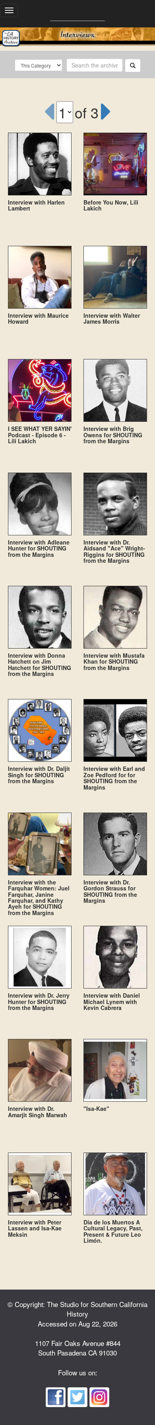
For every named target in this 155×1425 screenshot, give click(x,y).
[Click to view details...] (40, 164)
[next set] (106, 111)
